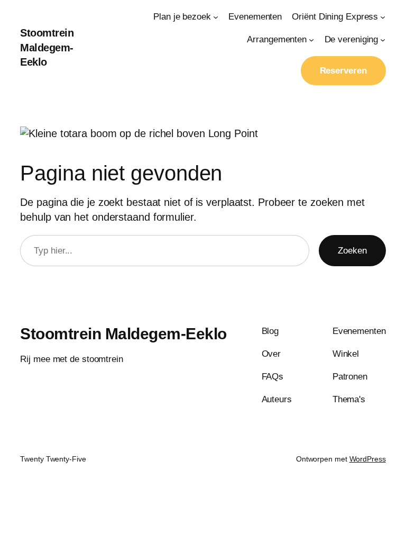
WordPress (367, 459)
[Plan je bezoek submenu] (215, 17)
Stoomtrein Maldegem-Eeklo (46, 47)
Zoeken (352, 251)
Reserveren (343, 71)
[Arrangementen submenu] (311, 39)
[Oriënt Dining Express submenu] (382, 17)
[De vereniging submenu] (382, 39)
